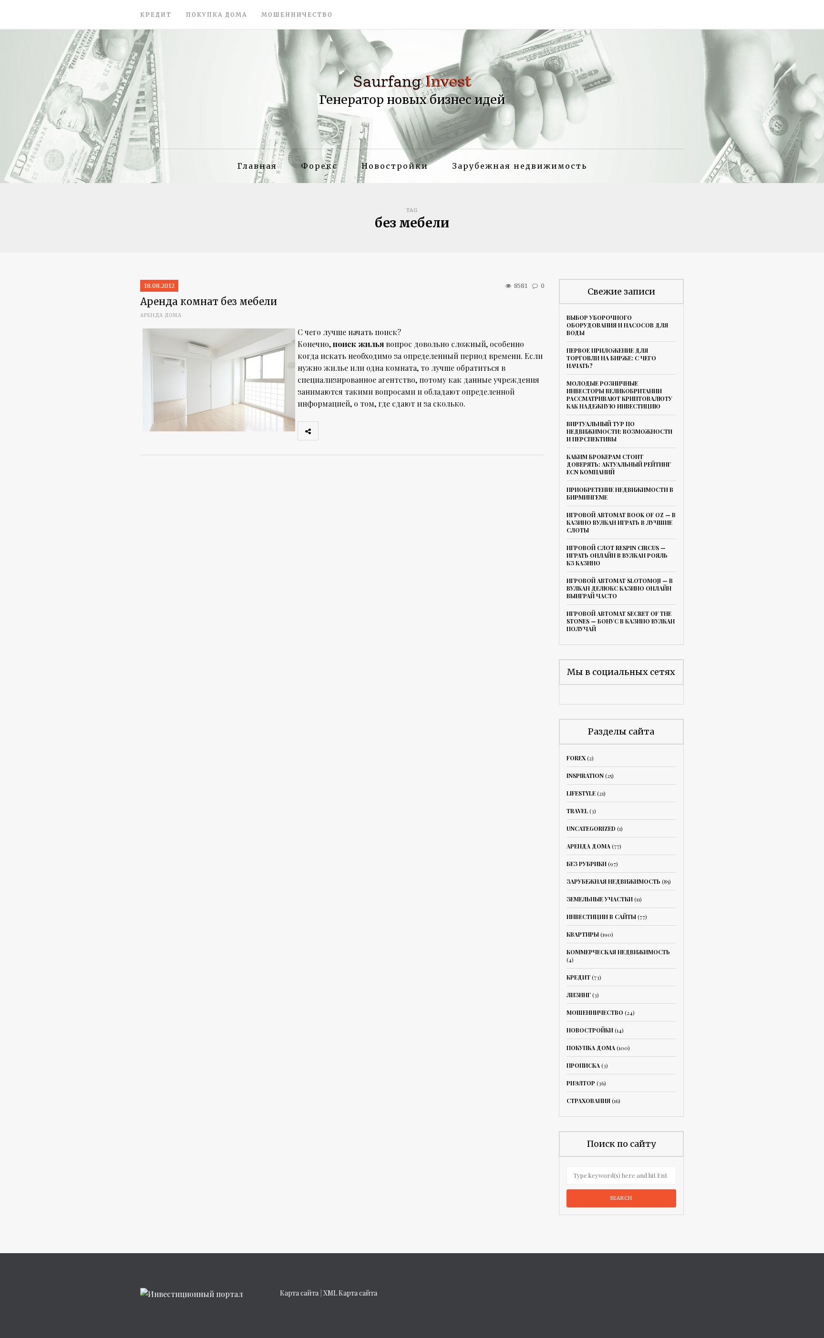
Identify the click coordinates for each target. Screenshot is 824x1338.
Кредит (156, 14)
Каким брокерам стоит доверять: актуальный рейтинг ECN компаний (618, 464)
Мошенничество (297, 14)
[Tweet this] (349, 430)
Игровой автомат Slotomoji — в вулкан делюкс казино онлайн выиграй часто (619, 588)
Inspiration (585, 775)
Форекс (319, 166)
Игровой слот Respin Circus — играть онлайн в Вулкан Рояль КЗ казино (617, 555)
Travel (577, 811)
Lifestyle (581, 793)
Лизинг (578, 995)
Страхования (588, 1100)
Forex (576, 758)
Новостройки (394, 166)
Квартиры (582, 934)
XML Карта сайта (350, 1292)
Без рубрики (586, 864)
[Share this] (328, 430)
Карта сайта (299, 1292)
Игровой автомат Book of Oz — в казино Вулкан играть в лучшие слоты (621, 522)
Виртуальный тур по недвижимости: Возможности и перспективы (619, 431)
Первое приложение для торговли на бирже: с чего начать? (611, 358)
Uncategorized (591, 828)
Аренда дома (161, 315)
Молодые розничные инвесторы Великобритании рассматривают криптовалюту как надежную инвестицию (619, 394)
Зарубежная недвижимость (519, 166)
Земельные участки (599, 899)
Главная (257, 166)
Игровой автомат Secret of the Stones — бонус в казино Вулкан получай (620, 621)
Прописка (583, 1065)
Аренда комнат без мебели (208, 301)
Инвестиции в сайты (601, 916)
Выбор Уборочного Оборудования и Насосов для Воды (617, 325)
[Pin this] (391, 430)
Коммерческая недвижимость (618, 952)
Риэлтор (580, 1083)
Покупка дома (216, 14)
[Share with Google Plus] (370, 430)
